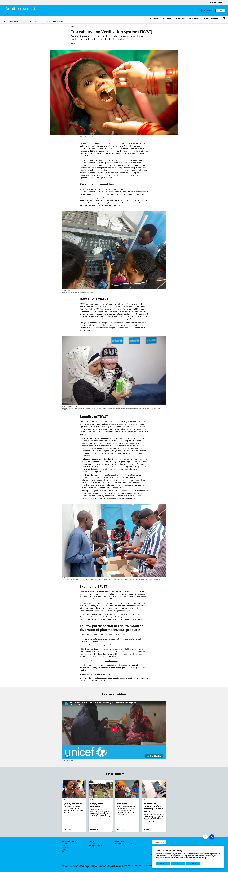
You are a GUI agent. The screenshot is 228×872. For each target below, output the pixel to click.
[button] (211, 836)
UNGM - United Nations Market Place (126, 846)
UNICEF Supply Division (69, 841)
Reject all (178, 863)
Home (4, 21)
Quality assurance (73, 803)
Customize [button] (193, 863)
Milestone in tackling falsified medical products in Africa (153, 807)
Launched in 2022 (86, 160)
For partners (65, 847)
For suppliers (65, 845)
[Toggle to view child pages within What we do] (30, 21)
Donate (221, 10)
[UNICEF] (20, 8)
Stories (64, 850)
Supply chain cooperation (42, 21)
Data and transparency (95, 845)
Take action (65, 852)
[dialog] (188, 857)
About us (91, 841)
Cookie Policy (190, 858)
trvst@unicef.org (111, 661)
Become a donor (159, 842)
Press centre (208, 10)
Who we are (65, 854)
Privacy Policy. (201, 858)
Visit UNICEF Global (217, 2)
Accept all (163, 863)
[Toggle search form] (224, 18)
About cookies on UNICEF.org (169, 850)
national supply (139, 426)
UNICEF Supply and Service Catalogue (126, 844)
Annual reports (93, 843)
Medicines (122, 803)
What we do (65, 843)
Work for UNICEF (94, 847)
